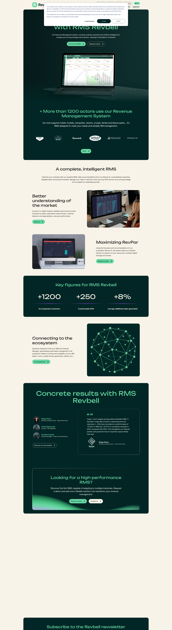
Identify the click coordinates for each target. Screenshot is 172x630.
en (136, 3)
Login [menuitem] (128, 7)
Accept (104, 21)
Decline (118, 21)
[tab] (50, 419)
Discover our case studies (43, 445)
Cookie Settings (89, 21)
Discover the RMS (75, 44)
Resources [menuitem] (128, 3)
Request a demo (94, 44)
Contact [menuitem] (136, 7)
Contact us (94, 501)
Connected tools (39, 362)
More (84, 151)
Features (37, 222)
